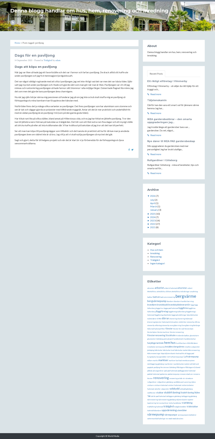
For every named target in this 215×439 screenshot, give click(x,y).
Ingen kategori (157, 263)
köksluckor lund (168, 350)
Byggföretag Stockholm (163, 315)
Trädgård (48, 60)
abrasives (150, 288)
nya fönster (169, 364)
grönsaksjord (168, 339)
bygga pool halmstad (171, 308)
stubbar (160, 392)
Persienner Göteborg (168, 367)
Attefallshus (151, 291)
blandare (170, 301)
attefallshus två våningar (180, 291)
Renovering (156, 256)
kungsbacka (151, 357)
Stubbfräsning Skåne (190, 392)
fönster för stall (178, 329)
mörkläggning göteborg (155, 364)
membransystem (188, 360)
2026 (152, 195)
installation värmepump (156, 347)
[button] (203, 9)
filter (163, 329)
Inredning (155, 253)
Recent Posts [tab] (156, 73)
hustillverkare (181, 343)
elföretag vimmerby (162, 325)
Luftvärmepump (191, 356)
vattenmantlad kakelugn (156, 418)
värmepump (155, 414)
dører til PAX (156, 319)
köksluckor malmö (181, 350)
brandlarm (152, 304)
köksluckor (158, 350)
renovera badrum (186, 374)
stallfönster (151, 393)
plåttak (149, 371)
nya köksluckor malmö (181, 364)
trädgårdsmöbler (180, 407)
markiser (163, 360)
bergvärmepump (156, 301)
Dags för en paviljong (35, 55)
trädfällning (187, 403)
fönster (169, 328)
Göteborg (159, 339)
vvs (167, 418)
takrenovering (152, 400)
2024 (152, 217)
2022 (152, 223)
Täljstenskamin (157, 100)
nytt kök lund (194, 364)
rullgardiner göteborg (165, 382)
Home (195, 9)
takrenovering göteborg (167, 400)
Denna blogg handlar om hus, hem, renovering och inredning (89, 11)
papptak (150, 367)
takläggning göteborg (189, 396)
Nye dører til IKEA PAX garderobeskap (171, 141)
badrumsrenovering (167, 297)
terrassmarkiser (162, 403)
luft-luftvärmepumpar (175, 357)
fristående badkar (182, 335)
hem (167, 343)
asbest (190, 288)
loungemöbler (161, 357)
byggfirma (183, 308)
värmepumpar (171, 414)
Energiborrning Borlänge (191, 325)
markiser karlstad (175, 360)
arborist (159, 287)
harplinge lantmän (155, 343)
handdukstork (178, 339)
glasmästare (194, 335)
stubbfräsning (172, 392)
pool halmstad (172, 371)
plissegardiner (158, 371)
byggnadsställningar (179, 315)
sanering (187, 382)
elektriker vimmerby (186, 322)
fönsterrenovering (177, 332)
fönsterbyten (152, 332)
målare (150, 360)
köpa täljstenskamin (168, 353)
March (153, 206)
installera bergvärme (174, 346)
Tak (148, 396)
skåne (193, 382)
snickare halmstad (161, 385)
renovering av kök (175, 378)
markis (155, 360)
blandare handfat (180, 301)
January (154, 209)
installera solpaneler (192, 347)
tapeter (190, 400)
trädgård (169, 406)
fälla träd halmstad (154, 329)
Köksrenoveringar (154, 353)
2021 (152, 227)
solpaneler (165, 389)
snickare (150, 385)
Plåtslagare (181, 367)
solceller (157, 389)
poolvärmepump (173, 374)
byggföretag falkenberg (177, 312)
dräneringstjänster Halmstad (158, 322)
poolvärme (163, 374)
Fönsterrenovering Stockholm (161, 335)
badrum (156, 297)
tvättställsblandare (154, 410)
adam (58, 60)
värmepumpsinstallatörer (187, 415)
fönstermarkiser (163, 332)
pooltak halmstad (153, 374)
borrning (190, 301)
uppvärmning (169, 410)
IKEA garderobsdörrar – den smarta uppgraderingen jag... (169, 121)
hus (173, 343)
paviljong (157, 367)
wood (170, 418)
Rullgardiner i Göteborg (162, 160)
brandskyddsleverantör (179, 304)
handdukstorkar (190, 339)
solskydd (174, 388)
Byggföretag (162, 311)
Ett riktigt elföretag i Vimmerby (167, 81)
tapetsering (151, 403)
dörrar (165, 318)
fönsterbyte (189, 329)
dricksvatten (173, 322)
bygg (192, 305)
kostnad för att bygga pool (185, 353)
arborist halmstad (170, 288)
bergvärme (186, 296)
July (152, 199)
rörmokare (189, 378)
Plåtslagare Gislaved (192, 367)
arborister (182, 288)
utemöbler (182, 410)
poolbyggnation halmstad (186, 371)
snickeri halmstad (174, 385)
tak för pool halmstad (158, 396)
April (152, 203)
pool (165, 371)
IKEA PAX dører (192, 343)
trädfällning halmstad (155, 407)
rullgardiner (151, 382)
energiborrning (175, 325)
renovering (161, 378)
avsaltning (194, 291)
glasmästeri (151, 339)
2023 (152, 220)
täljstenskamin (181, 400)
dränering (173, 319)
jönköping (150, 350)
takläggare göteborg (173, 396)
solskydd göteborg (186, 389)
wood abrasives (177, 418)
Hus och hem (156, 249)
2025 (152, 213)
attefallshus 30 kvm (164, 291)
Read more (155, 94)
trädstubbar (192, 406)
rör (184, 378)
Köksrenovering (194, 350)
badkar (149, 297)
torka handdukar (175, 403)
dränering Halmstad (185, 319)
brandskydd (162, 304)
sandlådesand (178, 382)
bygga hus (159, 308)
